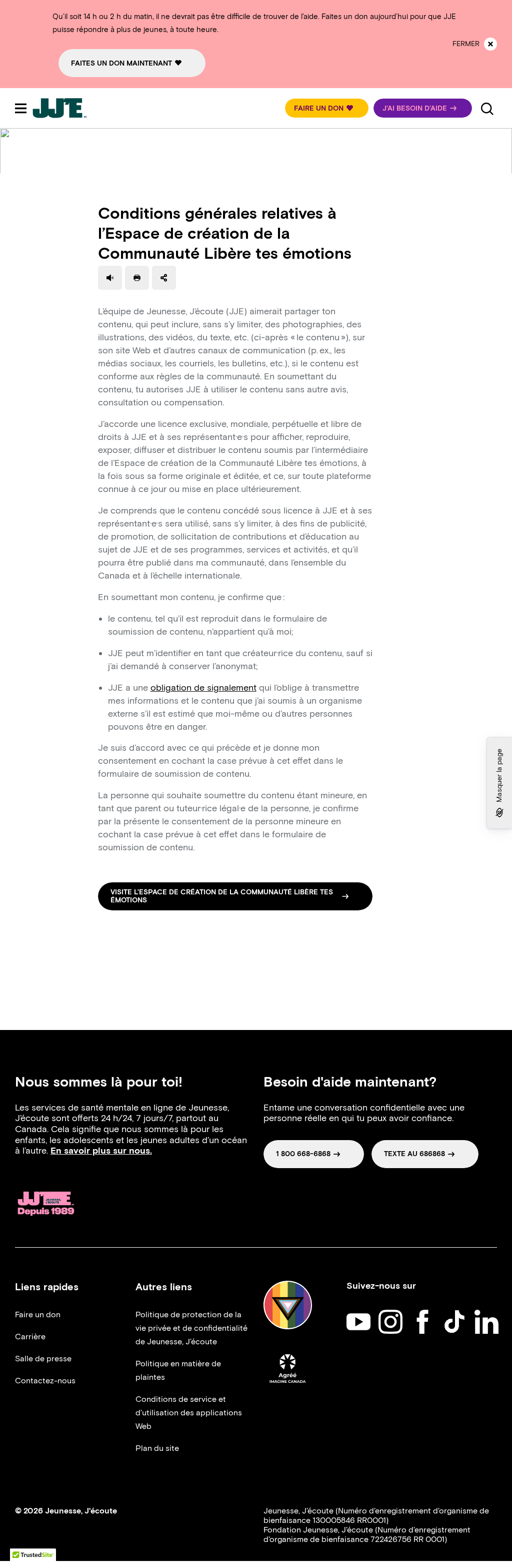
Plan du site (157, 1448)
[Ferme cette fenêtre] (490, 44)
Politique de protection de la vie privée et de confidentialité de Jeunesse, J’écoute (192, 1328)
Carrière (30, 1336)
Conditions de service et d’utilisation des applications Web (189, 1412)
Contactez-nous (45, 1380)
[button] (326, 108)
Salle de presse (43, 1358)
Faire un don (37, 1314)
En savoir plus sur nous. (101, 1150)
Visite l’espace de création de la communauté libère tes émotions (221, 896)
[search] (487, 108)
